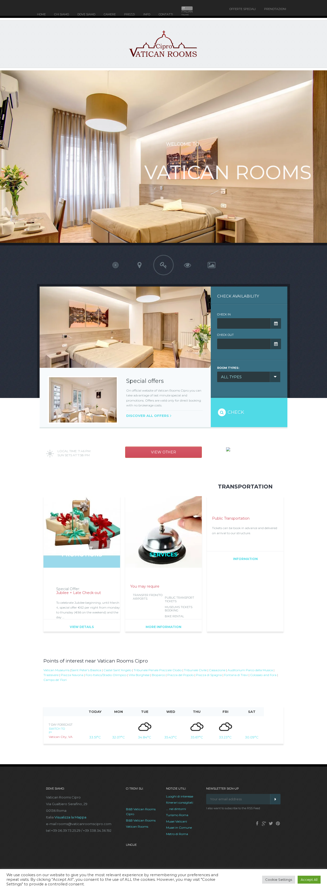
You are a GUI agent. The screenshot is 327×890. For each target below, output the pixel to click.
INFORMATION (245, 559)
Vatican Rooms (137, 826)
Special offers (145, 381)
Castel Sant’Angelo (117, 670)
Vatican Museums (56, 670)
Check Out (225, 335)
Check (235, 412)
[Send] (275, 799)
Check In (224, 314)
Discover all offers (147, 416)
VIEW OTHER (163, 452)
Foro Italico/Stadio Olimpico (106, 675)
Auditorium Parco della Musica (250, 670)
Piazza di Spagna (209, 675)
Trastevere (51, 675)
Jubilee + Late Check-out (78, 592)
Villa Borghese (139, 675)
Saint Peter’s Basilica (86, 670)
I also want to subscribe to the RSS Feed (233, 808)
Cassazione (217, 670)
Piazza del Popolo (180, 675)
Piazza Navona (72, 675)
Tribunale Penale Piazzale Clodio (158, 670)
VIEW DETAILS (82, 627)
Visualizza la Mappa (70, 817)
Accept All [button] (309, 879)
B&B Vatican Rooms (141, 820)
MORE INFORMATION (163, 627)
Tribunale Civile (195, 670)
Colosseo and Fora (263, 675)
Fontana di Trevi (236, 675)
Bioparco (158, 675)
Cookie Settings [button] (278, 879)
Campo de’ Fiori (55, 680)
